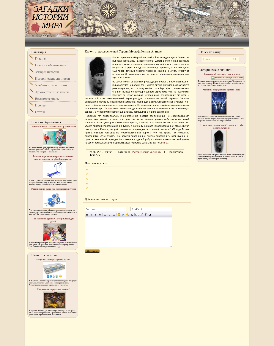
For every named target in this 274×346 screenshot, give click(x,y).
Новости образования (50, 65)
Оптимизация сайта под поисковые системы (53, 189)
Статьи (40, 112)
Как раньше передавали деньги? (53, 289)
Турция (109, 108)
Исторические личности (146, 151)
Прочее (40, 105)
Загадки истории (47, 72)
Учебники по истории (51, 85)
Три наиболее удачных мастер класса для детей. (53, 220)
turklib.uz (164, 142)
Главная (40, 58)
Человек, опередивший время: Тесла (221, 89)
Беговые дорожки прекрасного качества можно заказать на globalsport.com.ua (53, 157)
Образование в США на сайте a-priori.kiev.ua (53, 126)
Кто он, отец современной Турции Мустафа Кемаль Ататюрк (221, 126)
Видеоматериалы (47, 99)
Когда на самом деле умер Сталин (53, 259)
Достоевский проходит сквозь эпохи (222, 74)
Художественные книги (52, 92)
